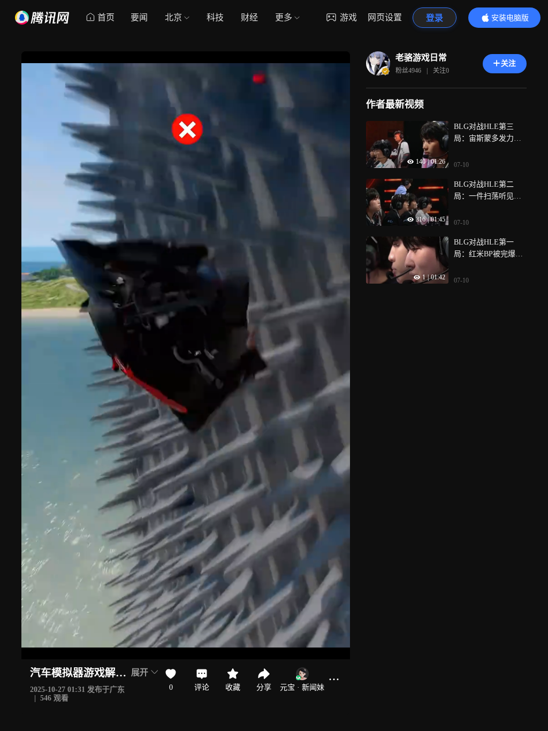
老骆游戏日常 (421, 57)
